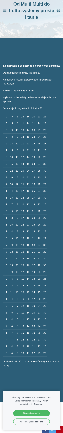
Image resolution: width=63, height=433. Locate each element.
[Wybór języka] (58, 11)
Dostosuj (38, 404)
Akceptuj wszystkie (31, 413)
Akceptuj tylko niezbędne (31, 422)
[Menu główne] (5, 11)
